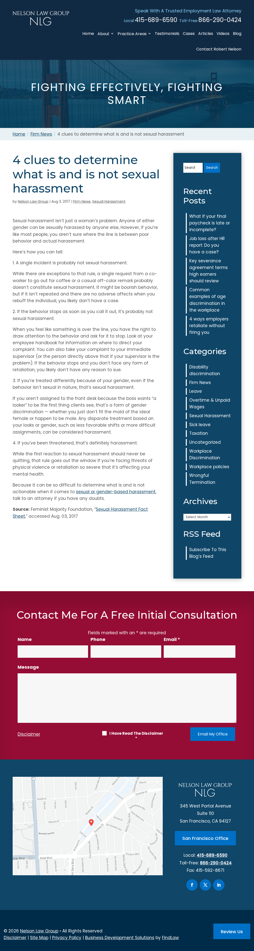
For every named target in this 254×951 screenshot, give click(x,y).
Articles (205, 33)
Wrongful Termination (202, 478)
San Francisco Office (205, 838)
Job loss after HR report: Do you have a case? (207, 245)
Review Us (232, 931)
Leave (195, 391)
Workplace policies (209, 467)
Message (28, 667)
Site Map (39, 938)
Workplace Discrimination (204, 454)
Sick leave (200, 425)
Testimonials (167, 33)
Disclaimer (29, 734)
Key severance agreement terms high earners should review (208, 271)
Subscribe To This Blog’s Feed (207, 553)
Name (25, 639)
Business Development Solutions (119, 938)
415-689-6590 (156, 20)
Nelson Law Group (33, 201)
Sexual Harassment (109, 201)
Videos (223, 33)
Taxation (198, 433)
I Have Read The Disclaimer (136, 736)
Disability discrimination (204, 370)
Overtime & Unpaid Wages (209, 403)
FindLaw (170, 938)
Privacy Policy (66, 938)
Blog (237, 33)
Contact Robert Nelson (218, 49)
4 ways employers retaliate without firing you (208, 325)
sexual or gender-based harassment (116, 492)
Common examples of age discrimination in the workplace (207, 300)
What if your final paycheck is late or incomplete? (209, 223)
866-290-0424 (219, 20)
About (103, 34)
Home (88, 33)
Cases (189, 33)
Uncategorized (205, 442)
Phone (98, 639)
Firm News (82, 201)
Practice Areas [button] (132, 34)
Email (172, 639)
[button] (249, 915)
